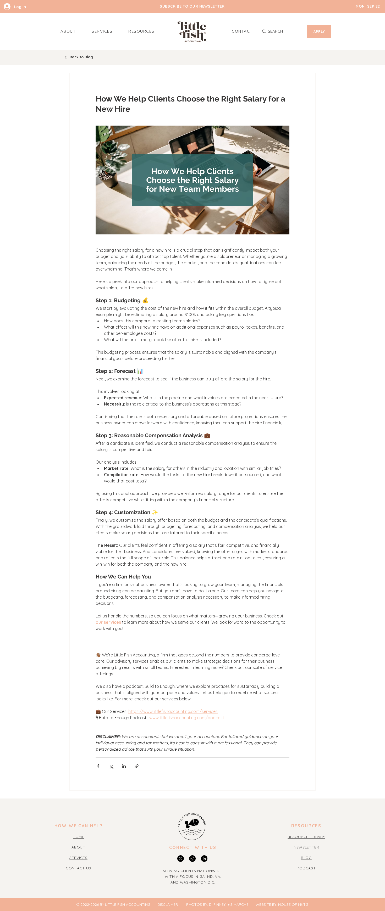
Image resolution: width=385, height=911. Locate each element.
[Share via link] (136, 766)
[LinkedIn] (204, 858)
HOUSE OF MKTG (293, 904)
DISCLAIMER (167, 904)
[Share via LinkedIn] (123, 766)
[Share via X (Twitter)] (110, 766)
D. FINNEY (217, 904)
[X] (180, 858)
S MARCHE (239, 904)
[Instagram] (192, 858)
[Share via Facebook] (98, 766)
